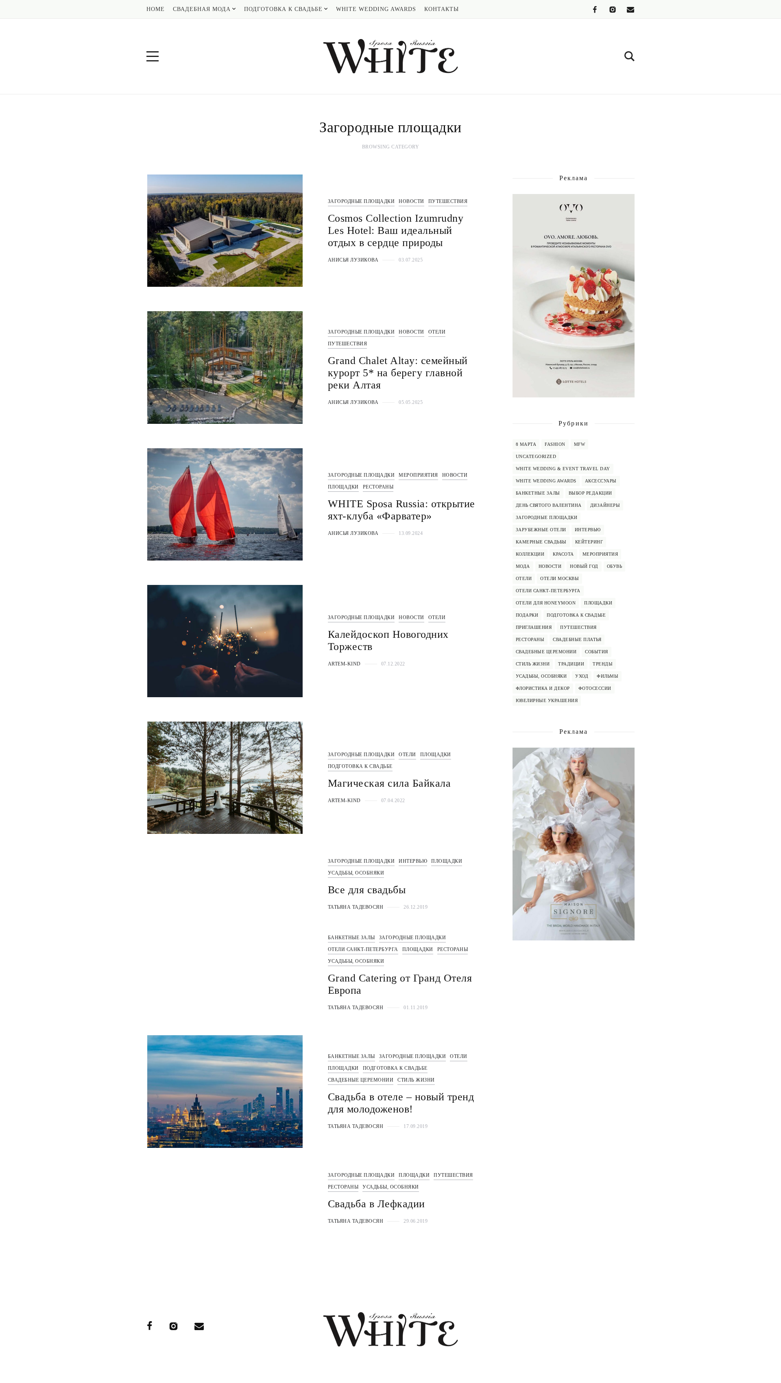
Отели (437, 332)
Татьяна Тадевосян (356, 907)
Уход (581, 676)
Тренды (603, 663)
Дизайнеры (605, 505)
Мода (523, 566)
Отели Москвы (559, 578)
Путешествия (448, 201)
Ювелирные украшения (547, 700)
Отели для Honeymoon (546, 602)
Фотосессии (594, 688)
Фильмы (607, 676)
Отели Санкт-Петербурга (363, 949)
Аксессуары (601, 480)
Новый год (584, 566)
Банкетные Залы (351, 937)
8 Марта (526, 444)
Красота (563, 554)
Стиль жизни (416, 1080)
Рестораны (378, 487)
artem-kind (344, 664)
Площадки (343, 487)
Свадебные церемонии (361, 1080)
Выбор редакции (590, 493)
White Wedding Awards (546, 480)
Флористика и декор (543, 688)
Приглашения (534, 627)
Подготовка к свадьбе (360, 766)
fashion (555, 444)
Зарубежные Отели (541, 529)
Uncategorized (536, 456)
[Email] (630, 9)
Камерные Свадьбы (541, 541)
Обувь (614, 566)
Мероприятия (418, 475)
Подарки (527, 615)
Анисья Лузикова (353, 260)
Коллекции (530, 554)
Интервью (413, 861)
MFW (579, 444)
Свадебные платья (577, 639)
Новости (411, 201)
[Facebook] (594, 9)
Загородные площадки (361, 201)
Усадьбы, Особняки (356, 873)
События (596, 651)
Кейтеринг (589, 541)
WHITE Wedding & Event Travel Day (563, 468)
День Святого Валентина (549, 505)
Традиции (571, 663)
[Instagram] (612, 9)
